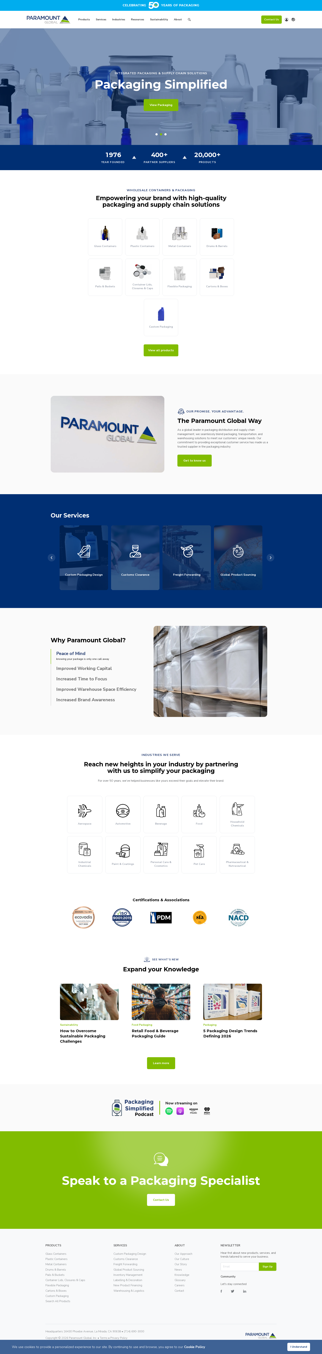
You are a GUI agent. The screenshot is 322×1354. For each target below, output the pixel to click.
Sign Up (268, 1266)
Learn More (161, 105)
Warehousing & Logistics (128, 1291)
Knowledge (182, 1275)
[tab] (156, 134)
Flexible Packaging (57, 1285)
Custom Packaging (57, 1296)
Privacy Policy (118, 1338)
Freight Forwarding (125, 1264)
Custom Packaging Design (129, 1254)
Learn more (161, 1063)
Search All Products (57, 1301)
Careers (179, 1285)
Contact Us (271, 19)
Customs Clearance (125, 1259)
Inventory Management (128, 1275)
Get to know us (194, 461)
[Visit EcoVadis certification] (83, 917)
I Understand (298, 1347)
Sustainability (159, 19)
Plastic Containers (56, 1259)
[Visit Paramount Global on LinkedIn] (249, 1294)
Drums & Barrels (55, 1270)
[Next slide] (270, 558)
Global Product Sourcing (128, 1270)
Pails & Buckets (54, 1275)
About (178, 19)
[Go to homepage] (48, 20)
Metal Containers (56, 1264)
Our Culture (182, 1259)
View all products (161, 350)
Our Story (181, 1264)
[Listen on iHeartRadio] (207, 1111)
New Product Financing (127, 1285)
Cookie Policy (194, 1347)
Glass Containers (55, 1254)
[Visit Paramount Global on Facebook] (226, 1294)
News (178, 1270)
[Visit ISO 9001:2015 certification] (122, 917)
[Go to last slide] (51, 558)
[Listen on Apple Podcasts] (180, 1111)
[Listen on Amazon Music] (194, 1111)
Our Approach (183, 1254)
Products (84, 19)
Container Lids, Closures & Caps (65, 1280)
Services (101, 19)
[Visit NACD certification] (238, 917)
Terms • (105, 1338)
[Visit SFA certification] (200, 917)
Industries (118, 19)
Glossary (180, 1280)
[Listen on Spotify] (169, 1111)
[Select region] (293, 19)
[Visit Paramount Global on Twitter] (237, 1294)
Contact (179, 1291)
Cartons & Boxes (56, 1291)
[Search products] (189, 20)
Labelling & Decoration (127, 1280)
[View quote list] (286, 19)
